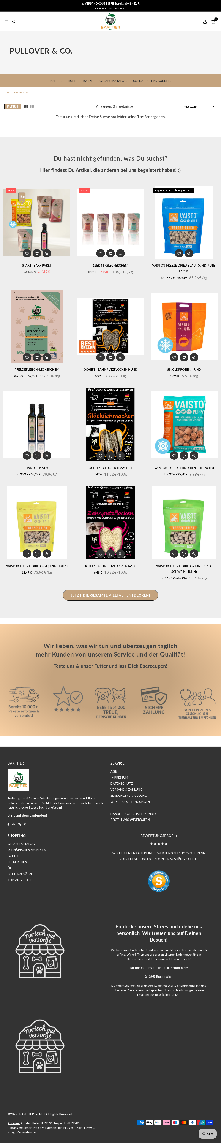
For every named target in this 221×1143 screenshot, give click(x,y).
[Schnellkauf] (37, 357)
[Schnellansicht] (47, 253)
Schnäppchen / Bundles (152, 80)
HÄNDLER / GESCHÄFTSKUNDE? (133, 813)
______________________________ (129, 807)
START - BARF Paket (36, 265)
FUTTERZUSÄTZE (20, 874)
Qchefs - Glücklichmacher (110, 468)
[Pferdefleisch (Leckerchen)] (36, 326)
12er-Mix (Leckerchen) (110, 265)
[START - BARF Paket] (36, 222)
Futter (56, 80)
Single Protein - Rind (184, 369)
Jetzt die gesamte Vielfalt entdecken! (110, 595)
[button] (213, 21)
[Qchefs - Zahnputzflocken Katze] (110, 522)
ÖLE (10, 868)
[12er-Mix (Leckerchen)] (110, 222)
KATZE (88, 80)
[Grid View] (26, 106)
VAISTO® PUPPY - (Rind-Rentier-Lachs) (184, 468)
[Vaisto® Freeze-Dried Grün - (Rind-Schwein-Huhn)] (184, 522)
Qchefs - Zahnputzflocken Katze (110, 566)
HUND (72, 80)
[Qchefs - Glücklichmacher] (110, 424)
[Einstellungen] (205, 21)
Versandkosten (27, 1132)
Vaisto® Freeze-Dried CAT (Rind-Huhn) (37, 566)
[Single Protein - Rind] (184, 326)
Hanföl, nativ (36, 468)
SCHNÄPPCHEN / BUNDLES (27, 850)
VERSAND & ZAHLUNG (126, 789)
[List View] (32, 106)
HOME (7, 92)
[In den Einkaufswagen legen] (37, 253)
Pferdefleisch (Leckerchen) (36, 369)
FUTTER (13, 856)
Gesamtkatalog (113, 80)
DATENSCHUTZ (121, 783)
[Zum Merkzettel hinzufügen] (27, 253)
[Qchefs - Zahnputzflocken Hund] (110, 326)
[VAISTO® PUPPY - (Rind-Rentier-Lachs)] (184, 424)
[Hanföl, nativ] (36, 424)
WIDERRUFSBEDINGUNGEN (130, 801)
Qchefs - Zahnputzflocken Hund (110, 369)
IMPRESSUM (119, 777)
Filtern (12, 106)
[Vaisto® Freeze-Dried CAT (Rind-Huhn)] (36, 522)
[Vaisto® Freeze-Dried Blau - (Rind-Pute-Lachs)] (184, 222)
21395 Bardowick (159, 976)
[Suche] (14, 21)
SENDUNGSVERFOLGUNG (128, 795)
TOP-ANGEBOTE (20, 880)
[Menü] (6, 21)
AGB (113, 771)
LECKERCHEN (17, 862)
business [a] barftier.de (165, 994)
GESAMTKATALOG (21, 843)
